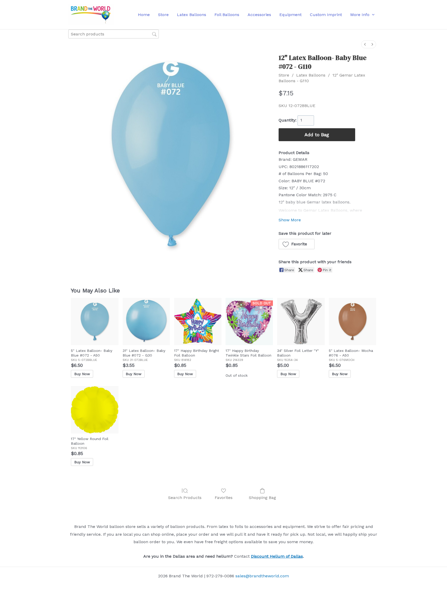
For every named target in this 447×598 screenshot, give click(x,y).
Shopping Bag (262, 497)
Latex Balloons (310, 75)
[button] (372, 15)
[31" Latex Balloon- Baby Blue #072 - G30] (146, 321)
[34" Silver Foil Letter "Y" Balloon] (300, 321)
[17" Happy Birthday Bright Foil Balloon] (197, 321)
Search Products (185, 497)
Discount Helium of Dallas (277, 556)
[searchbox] (113, 34)
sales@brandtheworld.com (262, 575)
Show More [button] (290, 219)
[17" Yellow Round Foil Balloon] (94, 409)
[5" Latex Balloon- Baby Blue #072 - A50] (94, 321)
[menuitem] (365, 44)
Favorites (224, 497)
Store (284, 75)
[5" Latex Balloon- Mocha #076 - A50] (352, 321)
